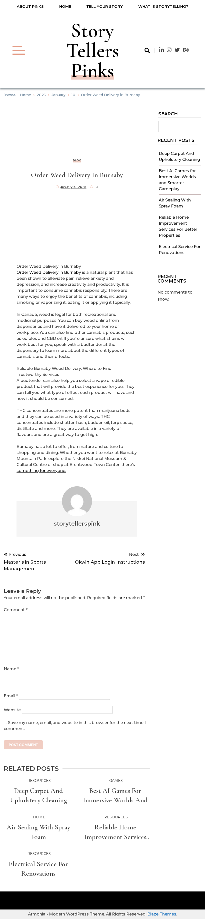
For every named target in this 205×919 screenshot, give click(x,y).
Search (168, 114)
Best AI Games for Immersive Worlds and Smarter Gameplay (115, 795)
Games (116, 780)
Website (12, 710)
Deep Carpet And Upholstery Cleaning (38, 795)
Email (11, 696)
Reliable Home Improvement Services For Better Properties (115, 832)
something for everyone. (41, 470)
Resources (39, 780)
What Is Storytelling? (163, 6)
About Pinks (30, 6)
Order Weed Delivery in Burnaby (48, 272)
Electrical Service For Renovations (38, 869)
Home (65, 6)
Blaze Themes (161, 914)
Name (11, 668)
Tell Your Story (104, 6)
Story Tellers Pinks (92, 50)
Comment (16, 609)
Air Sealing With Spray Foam (38, 832)
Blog (77, 160)
